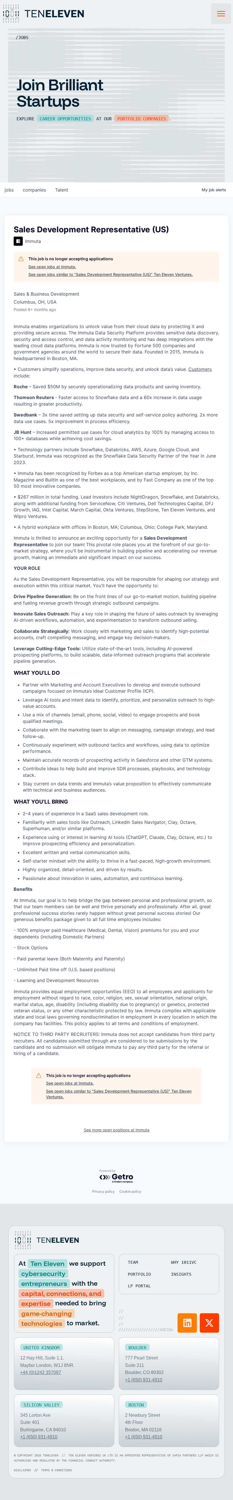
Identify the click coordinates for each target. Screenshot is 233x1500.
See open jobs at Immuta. (52, 266)
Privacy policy (103, 1191)
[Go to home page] (46, 1240)
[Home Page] (49, 14)
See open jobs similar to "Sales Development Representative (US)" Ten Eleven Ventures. (110, 274)
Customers (200, 369)
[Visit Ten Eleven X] (209, 1323)
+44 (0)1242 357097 (40, 1372)
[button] (221, 13)
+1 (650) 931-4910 (143, 1379)
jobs (9, 190)
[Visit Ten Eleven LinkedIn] (187, 1323)
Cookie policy (130, 1191)
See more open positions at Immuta (116, 1129)
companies (34, 190)
